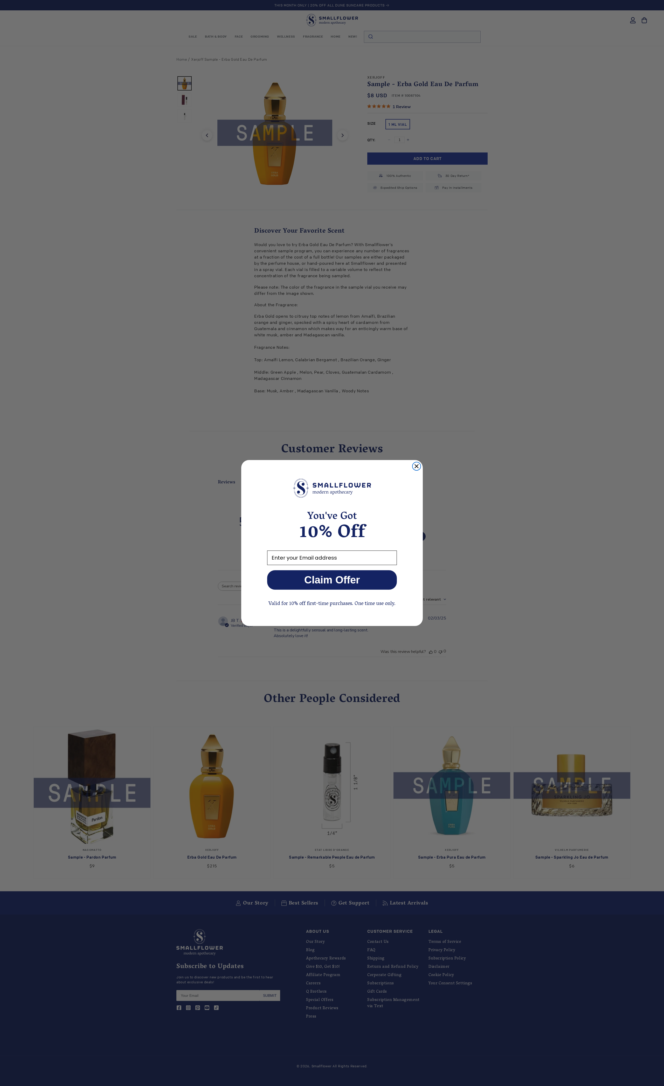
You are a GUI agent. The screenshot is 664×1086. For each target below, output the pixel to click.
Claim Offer (332, 580)
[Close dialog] (416, 466)
